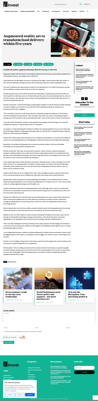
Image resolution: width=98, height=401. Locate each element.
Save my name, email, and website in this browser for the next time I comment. (23, 331)
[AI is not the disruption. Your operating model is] (80, 278)
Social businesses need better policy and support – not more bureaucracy (85, 76)
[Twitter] (86, 98)
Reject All (20, 394)
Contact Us (87, 4)
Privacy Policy (7, 379)
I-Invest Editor (9, 300)
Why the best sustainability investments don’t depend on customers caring (82, 153)
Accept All (30, 394)
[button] (81, 4)
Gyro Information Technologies (61, 398)
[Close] (35, 380)
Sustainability (56, 53)
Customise (10, 394)
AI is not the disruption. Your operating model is (84, 82)
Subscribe (84, 372)
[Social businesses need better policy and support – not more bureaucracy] (49, 278)
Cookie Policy (13, 390)
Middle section (12, 262)
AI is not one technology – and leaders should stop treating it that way (85, 88)
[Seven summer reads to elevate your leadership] (17, 278)
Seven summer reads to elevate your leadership (83, 69)
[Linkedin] (82, 98)
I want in (84, 115)
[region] (20, 389)
